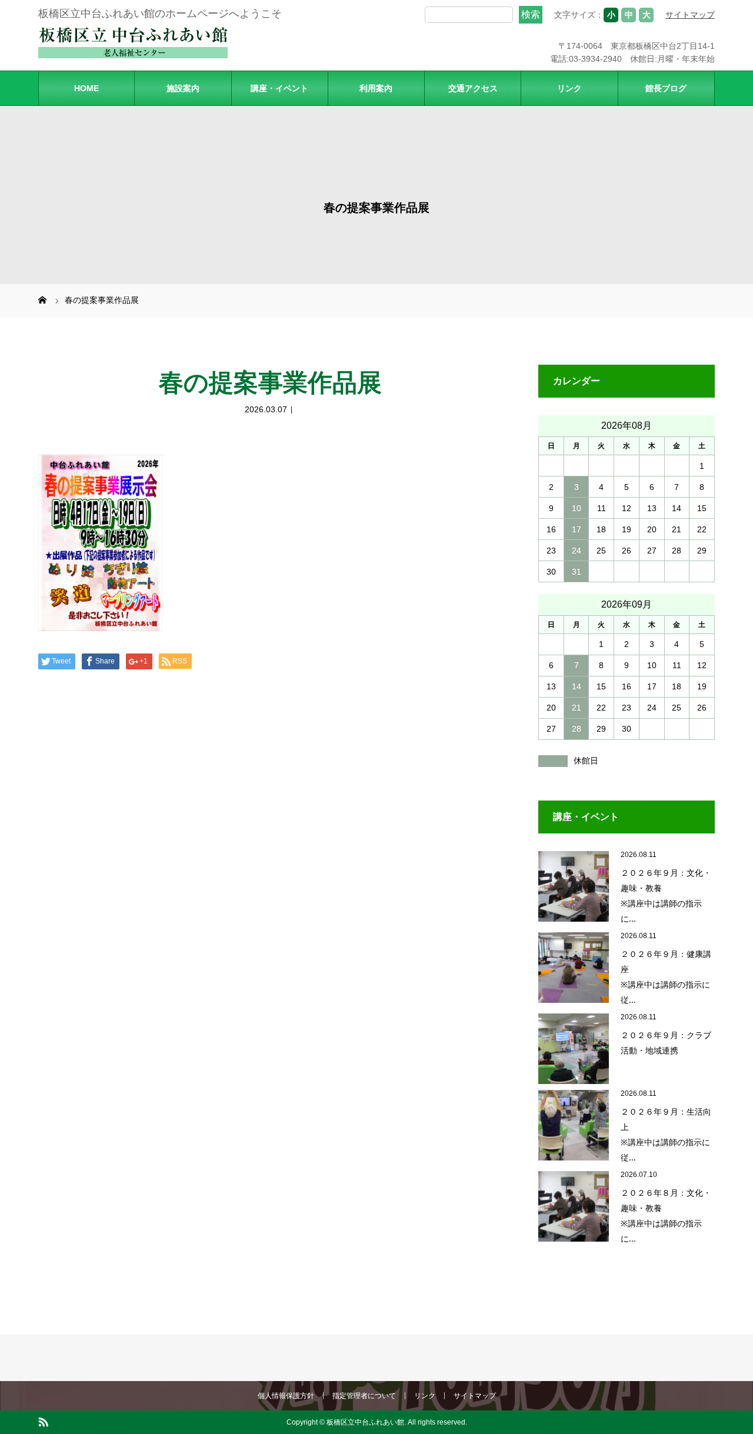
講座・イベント (279, 88)
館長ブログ (666, 88)
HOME (86, 88)
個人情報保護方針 (286, 1396)
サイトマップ (690, 15)
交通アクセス (473, 88)
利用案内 (375, 88)
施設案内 (182, 88)
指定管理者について (364, 1396)
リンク (569, 88)
